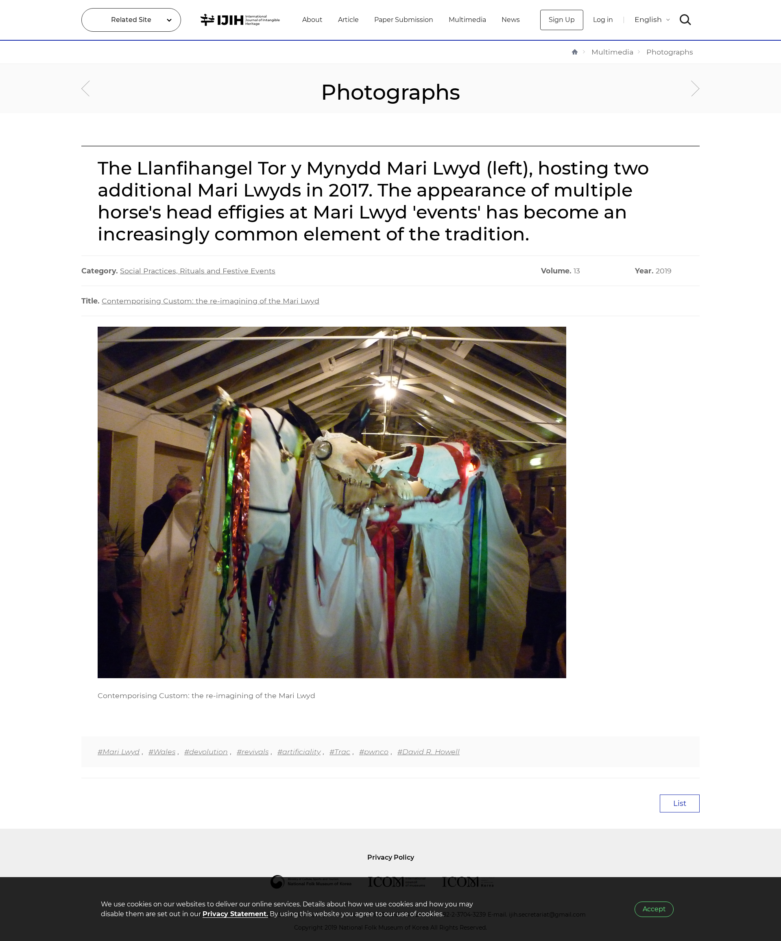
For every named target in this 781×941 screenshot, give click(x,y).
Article (348, 20)
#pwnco (373, 751)
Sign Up (562, 20)
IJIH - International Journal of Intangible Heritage (241, 20)
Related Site (131, 20)
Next (695, 88)
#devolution (206, 751)
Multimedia (467, 20)
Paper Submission (403, 20)
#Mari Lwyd (119, 751)
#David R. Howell (428, 751)
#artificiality (299, 751)
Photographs (669, 52)
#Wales (161, 751)
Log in (603, 20)
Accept (654, 909)
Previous (85, 88)
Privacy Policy (390, 857)
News (511, 20)
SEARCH (686, 20)
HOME (575, 51)
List (679, 803)
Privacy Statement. (235, 914)
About (312, 20)
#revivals (252, 751)
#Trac (339, 751)
